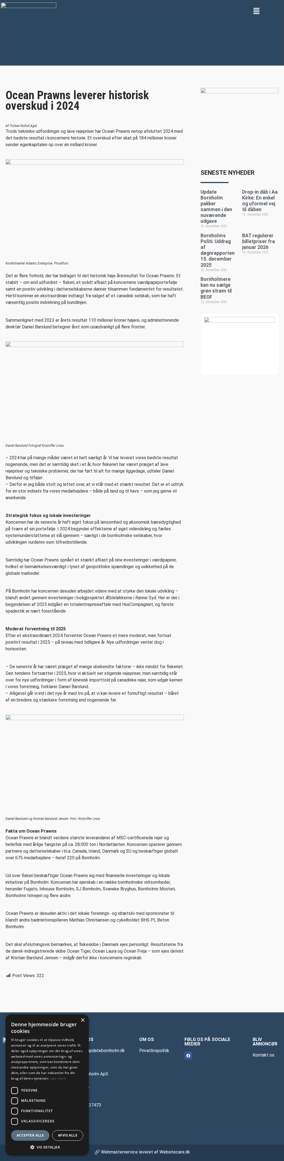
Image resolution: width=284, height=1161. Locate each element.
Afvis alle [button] (67, 1135)
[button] (256, 10)
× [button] (82, 1020)
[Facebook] (188, 1056)
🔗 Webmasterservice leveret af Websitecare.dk (142, 1152)
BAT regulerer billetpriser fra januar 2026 (258, 241)
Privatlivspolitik (154, 1050)
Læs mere (58, 1078)
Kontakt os (263, 1055)
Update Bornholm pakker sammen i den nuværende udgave (216, 206)
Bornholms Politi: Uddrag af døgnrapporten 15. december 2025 (218, 250)
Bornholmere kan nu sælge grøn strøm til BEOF (216, 287)
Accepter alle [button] (30, 1135)
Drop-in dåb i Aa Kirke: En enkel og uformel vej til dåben (260, 200)
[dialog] (47, 1084)
